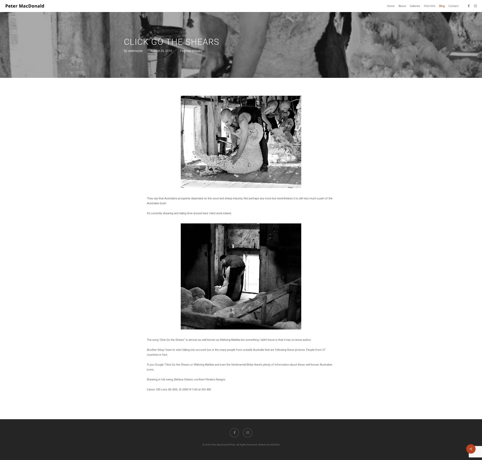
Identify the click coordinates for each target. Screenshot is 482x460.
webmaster (135, 51)
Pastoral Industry (191, 51)
